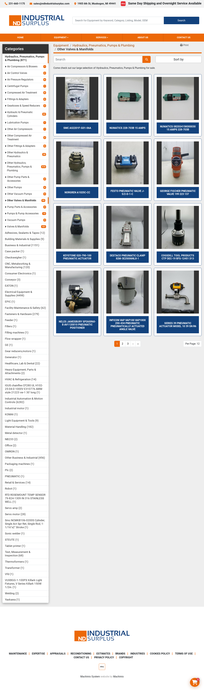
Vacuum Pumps (16, 220)
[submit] (146, 59)
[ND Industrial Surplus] (102, 635)
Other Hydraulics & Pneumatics (17, 154)
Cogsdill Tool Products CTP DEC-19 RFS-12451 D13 (177, 257)
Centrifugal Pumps (17, 86)
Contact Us (183, 37)
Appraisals (58, 653)
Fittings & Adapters (18, 99)
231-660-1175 (17, 3)
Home (20, 37)
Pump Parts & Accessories (22, 206)
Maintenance (18, 653)
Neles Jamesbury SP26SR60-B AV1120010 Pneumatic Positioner (77, 324)
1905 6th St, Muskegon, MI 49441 (96, 3)
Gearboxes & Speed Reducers (23, 105)
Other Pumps (14, 187)
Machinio (118, 676)
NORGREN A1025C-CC (77, 192)
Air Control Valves (17, 73)
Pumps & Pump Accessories (23, 213)
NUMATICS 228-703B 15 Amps (127, 127)
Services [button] (101, 37)
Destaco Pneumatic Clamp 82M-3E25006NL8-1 (127, 257)
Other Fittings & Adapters (21, 145)
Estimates (103, 653)
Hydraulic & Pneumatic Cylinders (20, 114)
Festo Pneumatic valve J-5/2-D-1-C (127, 192)
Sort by (178, 59)
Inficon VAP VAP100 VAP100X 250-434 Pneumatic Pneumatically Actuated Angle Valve (127, 325)
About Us (143, 37)
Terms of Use (184, 653)
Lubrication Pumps (18, 122)
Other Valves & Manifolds (21, 200)
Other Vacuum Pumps (19, 193)
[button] (61, 38)
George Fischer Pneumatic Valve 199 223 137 (178, 192)
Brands (120, 653)
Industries (137, 653)
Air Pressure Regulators (20, 79)
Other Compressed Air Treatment (19, 137)
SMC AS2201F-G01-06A (77, 127)
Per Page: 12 (192, 343)
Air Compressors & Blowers (22, 66)
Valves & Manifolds (18, 226)
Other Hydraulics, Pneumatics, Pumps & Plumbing (19, 166)
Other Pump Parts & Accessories (18, 178)
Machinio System (90, 676)
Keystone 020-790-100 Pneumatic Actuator (77, 257)
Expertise (38, 653)
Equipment (60, 37)
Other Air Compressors (19, 129)
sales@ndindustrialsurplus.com (51, 3)
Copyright (126, 657)
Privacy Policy (104, 657)
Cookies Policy (160, 653)
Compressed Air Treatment (22, 92)
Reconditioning (81, 653)
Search (181, 20)
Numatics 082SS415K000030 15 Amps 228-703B (178, 128)
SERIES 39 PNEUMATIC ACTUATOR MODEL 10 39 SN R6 (177, 325)
